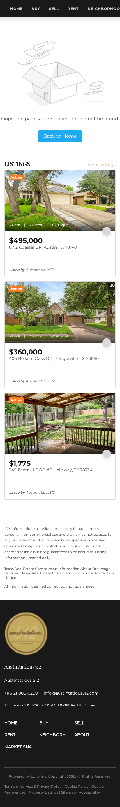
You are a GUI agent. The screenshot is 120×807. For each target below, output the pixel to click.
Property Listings (43, 792)
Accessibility (89, 792)
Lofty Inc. (39, 776)
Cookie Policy (77, 786)
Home (16, 8)
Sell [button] (54, 8)
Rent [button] (73, 8)
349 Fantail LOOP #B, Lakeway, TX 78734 (50, 469)
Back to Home (60, 136)
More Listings (102, 164)
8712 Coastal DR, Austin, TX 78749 (43, 247)
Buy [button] (35, 8)
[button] (21, 723)
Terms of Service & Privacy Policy (33, 786)
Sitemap (68, 792)
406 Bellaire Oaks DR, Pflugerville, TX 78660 (54, 358)
